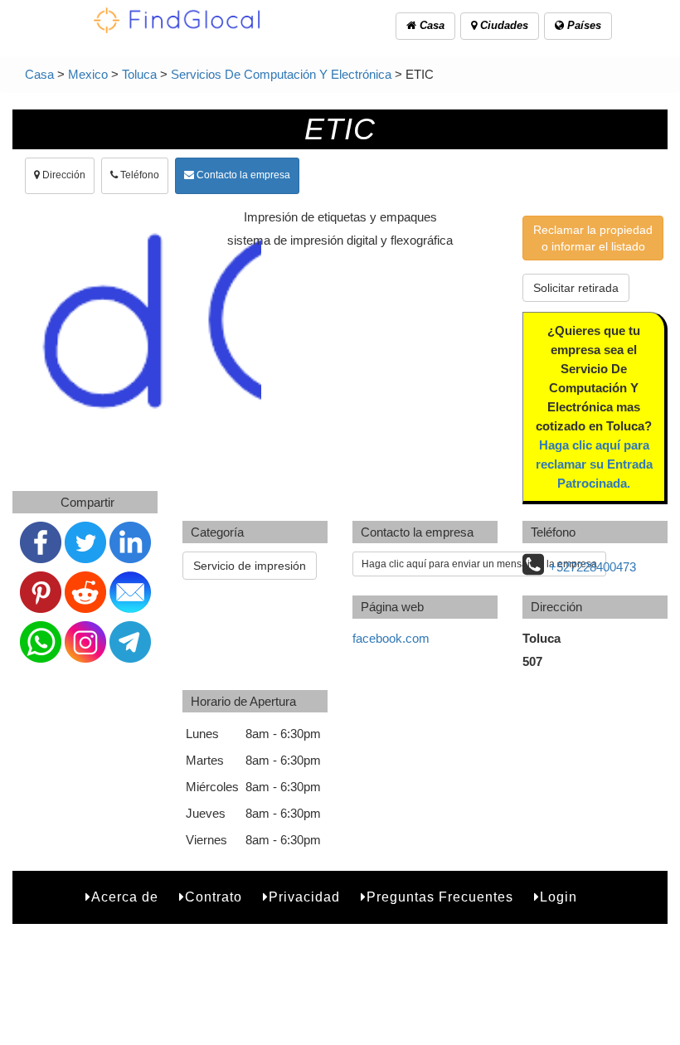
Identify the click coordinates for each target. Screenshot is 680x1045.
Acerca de (124, 897)
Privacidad (304, 897)
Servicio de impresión (249, 565)
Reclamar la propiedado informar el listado (593, 238)
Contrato (213, 897)
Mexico (88, 74)
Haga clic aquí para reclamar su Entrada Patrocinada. (594, 464)
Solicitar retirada (576, 287)
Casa (430, 25)
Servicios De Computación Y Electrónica (281, 74)
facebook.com (391, 638)
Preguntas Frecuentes (440, 897)
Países (582, 25)
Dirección (62, 175)
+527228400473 (592, 567)
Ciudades (502, 25)
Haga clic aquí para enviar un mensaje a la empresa (479, 564)
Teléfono (138, 175)
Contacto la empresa (242, 175)
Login (558, 897)
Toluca (139, 74)
